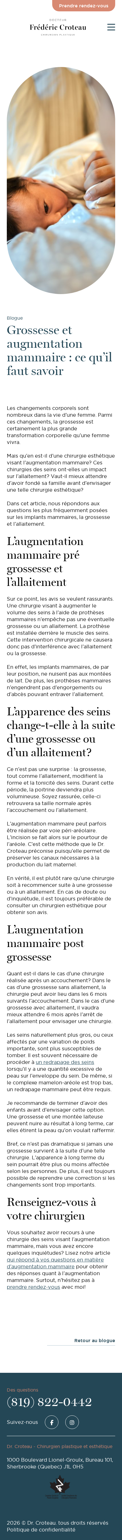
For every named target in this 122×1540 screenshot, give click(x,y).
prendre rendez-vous (33, 1287)
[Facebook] (51, 1422)
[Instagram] (72, 1422)
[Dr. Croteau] (58, 27)
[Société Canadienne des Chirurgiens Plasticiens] (70, 1487)
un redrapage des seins (65, 1062)
